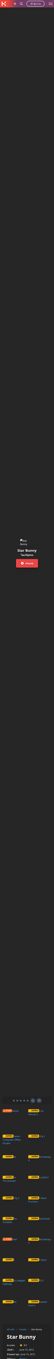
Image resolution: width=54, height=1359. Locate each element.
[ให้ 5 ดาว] (27, 1100)
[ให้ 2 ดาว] (17, 1100)
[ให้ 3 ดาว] (20, 1100)
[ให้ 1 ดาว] (13, 1100)
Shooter (23, 1329)
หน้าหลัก (11, 1329)
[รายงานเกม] (39, 1100)
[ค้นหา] (21, 3)
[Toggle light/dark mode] (15, 3)
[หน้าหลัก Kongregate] (3, 3)
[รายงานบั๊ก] (32, 1100)
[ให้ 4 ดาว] (24, 1100)
